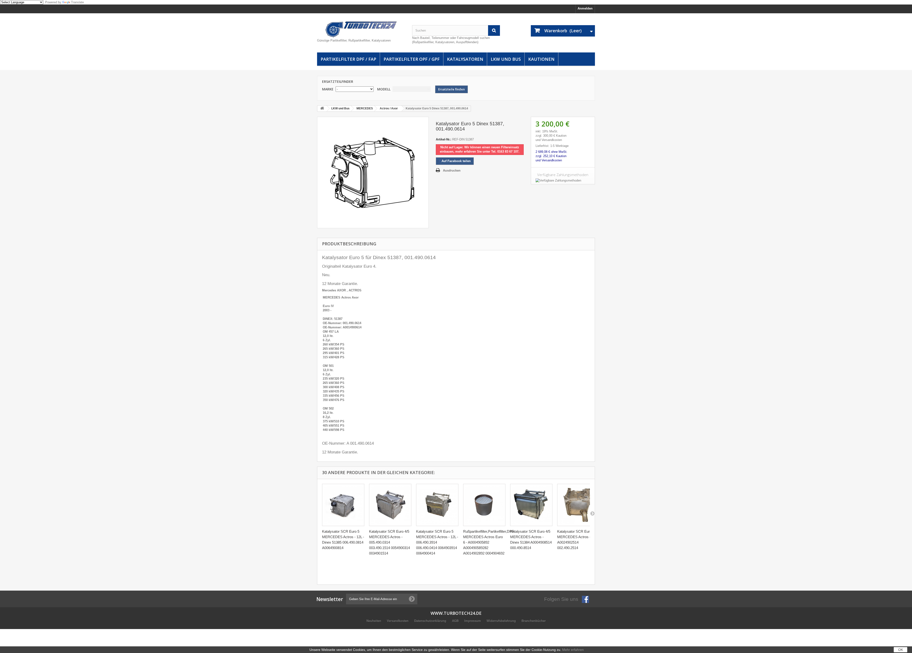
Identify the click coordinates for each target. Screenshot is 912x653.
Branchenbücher (534, 621)
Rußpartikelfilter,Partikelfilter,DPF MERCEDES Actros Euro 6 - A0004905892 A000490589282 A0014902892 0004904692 (488, 542)
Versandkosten (398, 621)
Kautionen (541, 59)
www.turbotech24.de (456, 613)
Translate (77, 2)
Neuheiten (374, 621)
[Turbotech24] (361, 29)
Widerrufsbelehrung (502, 621)
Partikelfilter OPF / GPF (412, 59)
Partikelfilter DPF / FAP (348, 59)
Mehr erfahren (573, 650)
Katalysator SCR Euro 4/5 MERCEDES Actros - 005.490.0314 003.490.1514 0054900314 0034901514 (389, 542)
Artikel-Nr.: (443, 139)
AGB (456, 621)
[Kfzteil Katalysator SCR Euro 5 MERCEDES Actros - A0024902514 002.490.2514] (578, 505)
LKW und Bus (506, 59)
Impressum (473, 621)
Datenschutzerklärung (430, 621)
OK (900, 650)
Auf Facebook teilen (456, 161)
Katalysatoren (465, 59)
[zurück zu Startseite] (322, 109)
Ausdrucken (452, 170)
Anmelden (585, 8)
